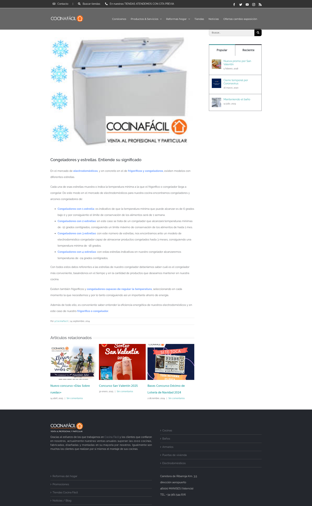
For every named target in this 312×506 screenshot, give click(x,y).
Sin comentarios (76, 391)
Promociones (61, 491)
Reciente (248, 50)
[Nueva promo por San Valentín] (216, 62)
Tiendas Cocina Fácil (65, 499)
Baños (166, 445)
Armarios (167, 453)
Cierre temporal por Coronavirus (236, 82)
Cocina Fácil (112, 443)
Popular (222, 50)
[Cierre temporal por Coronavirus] (216, 81)
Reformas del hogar (65, 483)
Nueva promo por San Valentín (237, 62)
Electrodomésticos (174, 470)
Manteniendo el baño (237, 99)
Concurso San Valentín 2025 (69, 386)
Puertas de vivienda (174, 462)
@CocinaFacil (61, 321)
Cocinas (167, 437)
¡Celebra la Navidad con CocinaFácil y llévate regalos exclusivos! (167, 392)
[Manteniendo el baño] (216, 100)
